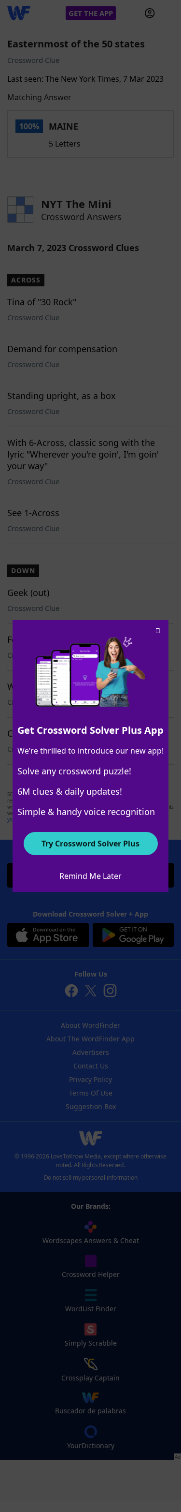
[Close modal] (158, 631)
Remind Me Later (90, 876)
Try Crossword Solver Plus (90, 843)
